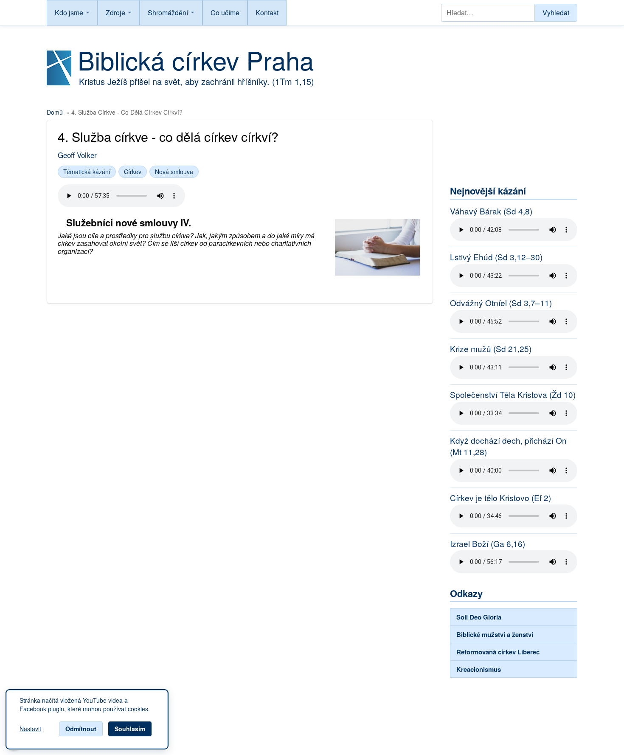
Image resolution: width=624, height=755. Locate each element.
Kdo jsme (69, 12)
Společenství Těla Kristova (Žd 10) (513, 394)
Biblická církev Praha (196, 59)
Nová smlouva (174, 171)
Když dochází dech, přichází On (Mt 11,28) (508, 446)
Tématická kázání (86, 171)
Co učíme (225, 12)
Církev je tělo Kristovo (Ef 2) (500, 497)
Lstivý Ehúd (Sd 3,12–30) (496, 256)
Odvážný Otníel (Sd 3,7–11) (501, 302)
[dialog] (87, 719)
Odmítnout (80, 728)
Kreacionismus (478, 669)
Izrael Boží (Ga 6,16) (487, 543)
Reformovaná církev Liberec (498, 651)
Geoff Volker (77, 154)
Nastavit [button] (30, 729)
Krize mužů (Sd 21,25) (490, 348)
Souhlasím (130, 728)
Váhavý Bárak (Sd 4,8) (491, 211)
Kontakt (267, 12)
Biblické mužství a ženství (494, 634)
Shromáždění (168, 12)
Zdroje (115, 12)
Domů (55, 112)
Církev (132, 171)
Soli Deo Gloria (478, 617)
